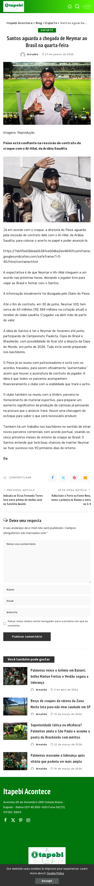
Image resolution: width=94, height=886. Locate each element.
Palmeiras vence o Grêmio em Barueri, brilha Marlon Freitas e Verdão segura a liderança (59, 676)
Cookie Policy (55, 873)
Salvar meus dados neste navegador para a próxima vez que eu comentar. (48, 623)
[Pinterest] (74, 477)
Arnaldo (32, 54)
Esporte (47, 30)
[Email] (85, 477)
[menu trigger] (86, 6)
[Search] (77, 6)
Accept (47, 881)
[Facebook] (52, 477)
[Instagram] (28, 820)
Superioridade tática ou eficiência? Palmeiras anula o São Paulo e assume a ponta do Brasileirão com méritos (60, 731)
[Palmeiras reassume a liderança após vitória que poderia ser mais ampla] (15, 761)
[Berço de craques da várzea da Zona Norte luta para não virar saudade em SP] (15, 707)
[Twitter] (63, 477)
